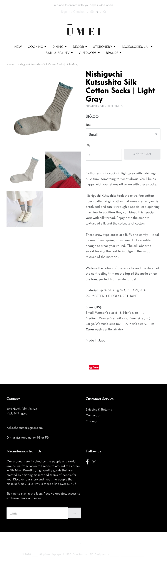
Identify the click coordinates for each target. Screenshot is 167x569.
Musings (91, 421)
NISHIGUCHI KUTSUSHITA (104, 106)
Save (96, 367)
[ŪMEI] (83, 36)
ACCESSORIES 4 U (135, 46)
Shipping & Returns (99, 409)
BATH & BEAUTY (58, 52)
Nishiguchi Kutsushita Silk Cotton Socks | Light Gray (48, 64)
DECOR (78, 46)
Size (88, 124)
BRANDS (112, 52)
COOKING (35, 46)
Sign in (65, 11)
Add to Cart (142, 154)
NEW (18, 46)
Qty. (88, 145)
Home (10, 64)
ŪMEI (35, 554)
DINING (57, 46)
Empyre (114, 554)
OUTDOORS (88, 52)
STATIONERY (102, 46)
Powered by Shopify (132, 554)
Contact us (93, 415)
